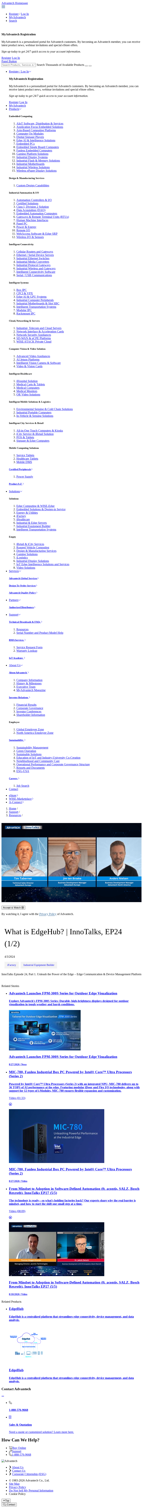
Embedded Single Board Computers (37, 147)
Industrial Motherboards (30, 163)
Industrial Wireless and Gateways (35, 268)
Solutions (14, 491)
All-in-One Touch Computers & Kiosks (39, 430)
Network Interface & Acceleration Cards (40, 331)
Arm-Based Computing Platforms (36, 130)
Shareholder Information (30, 714)
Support (13, 614)
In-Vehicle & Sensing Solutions (34, 415)
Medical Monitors (26, 391)
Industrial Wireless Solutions (33, 167)
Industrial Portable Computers (33, 412)
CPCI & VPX (24, 293)
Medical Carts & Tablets (30, 384)
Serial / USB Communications (34, 275)
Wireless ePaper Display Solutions (36, 170)
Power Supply (24, 476)
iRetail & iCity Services (30, 544)
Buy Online (19, 1447)
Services (14, 571)
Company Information (29, 680)
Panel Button (9, 61)
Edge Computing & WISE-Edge (35, 506)
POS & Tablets (25, 437)
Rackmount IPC (25, 313)
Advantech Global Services (23, 578)
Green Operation (26, 751)
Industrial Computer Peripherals (35, 300)
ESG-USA (22, 771)
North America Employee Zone (34, 732)
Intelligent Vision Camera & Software (38, 362)
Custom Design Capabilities (32, 185)
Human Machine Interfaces (32, 220)
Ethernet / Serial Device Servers (35, 255)
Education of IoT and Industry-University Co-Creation (48, 757)
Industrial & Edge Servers (31, 522)
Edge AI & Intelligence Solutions (35, 140)
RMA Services (16, 640)
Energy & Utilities (27, 512)
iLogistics (22, 557)
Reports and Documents (30, 767)
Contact (13, 789)
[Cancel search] (90, 65)
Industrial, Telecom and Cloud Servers (38, 328)
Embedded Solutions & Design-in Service (41, 509)
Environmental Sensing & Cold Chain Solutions (44, 409)
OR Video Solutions (28, 394)
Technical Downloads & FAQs (25, 621)
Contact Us (18, 1470)
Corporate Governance (29, 708)
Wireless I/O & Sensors (30, 237)
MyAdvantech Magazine (31, 690)
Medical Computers (27, 387)
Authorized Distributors (21, 607)
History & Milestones (29, 683)
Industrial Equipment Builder (33, 526)
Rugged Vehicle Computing (32, 547)
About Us (14, 665)
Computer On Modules (30, 133)
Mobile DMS (24, 462)
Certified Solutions (27, 203)
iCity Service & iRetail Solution (35, 434)
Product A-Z (15, 483)
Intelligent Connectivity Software (35, 271)
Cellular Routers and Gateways (34, 251)
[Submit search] (86, 65)
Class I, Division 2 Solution (32, 206)
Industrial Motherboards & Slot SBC (37, 303)
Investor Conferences (28, 711)
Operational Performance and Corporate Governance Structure (53, 764)
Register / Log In (19, 71)
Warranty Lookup (26, 650)
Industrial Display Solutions (32, 561)
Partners (13, 600)
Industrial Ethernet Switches (32, 258)
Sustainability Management (32, 747)
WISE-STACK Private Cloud (33, 341)
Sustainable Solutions (29, 754)
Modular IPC (24, 310)
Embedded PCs (25, 143)
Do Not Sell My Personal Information (31, 1490)
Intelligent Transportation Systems (36, 306)
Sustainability (16, 740)
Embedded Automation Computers (36, 213)
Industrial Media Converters (32, 261)
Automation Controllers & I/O (34, 200)
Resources (22, 629)
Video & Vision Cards (29, 366)
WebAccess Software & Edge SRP (37, 233)
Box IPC (21, 290)
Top (7, 1500)
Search (13, 20)
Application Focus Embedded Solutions (39, 126)
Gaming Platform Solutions (32, 153)
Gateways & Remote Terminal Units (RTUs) (42, 216)
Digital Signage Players (30, 137)
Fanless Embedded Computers (34, 150)
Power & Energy (26, 227)
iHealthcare (23, 519)
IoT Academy (16, 658)
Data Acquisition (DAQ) (30, 210)
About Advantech (18, 672)
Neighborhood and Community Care (38, 761)
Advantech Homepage (14, 3)
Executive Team (25, 686)
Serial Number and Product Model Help (39, 632)
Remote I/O (23, 230)
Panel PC (21, 223)
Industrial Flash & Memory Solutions (38, 160)
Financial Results (26, 704)
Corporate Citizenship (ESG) (29, 1474)
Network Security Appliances (33, 334)
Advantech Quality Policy (22, 592)
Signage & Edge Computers (32, 440)
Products (14, 109)
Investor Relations (19, 697)
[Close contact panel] (2, 1396)
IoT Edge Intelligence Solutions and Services (42, 564)
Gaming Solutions (27, 554)
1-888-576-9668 (21, 1454)
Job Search (22, 785)
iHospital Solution (27, 381)
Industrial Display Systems (32, 157)
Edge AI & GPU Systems (31, 296)
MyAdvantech (17, 17)
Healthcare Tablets (27, 458)
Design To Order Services (22, 585)
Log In (25, 14)
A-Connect (15, 802)
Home (12, 808)
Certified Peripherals (20, 469)
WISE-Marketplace (20, 798)
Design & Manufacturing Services (36, 550)
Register (14, 14)
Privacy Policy (47, 914)
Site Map (14, 1483)
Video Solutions (25, 567)
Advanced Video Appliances (33, 356)
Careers (13, 778)
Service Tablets (25, 455)
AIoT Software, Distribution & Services (39, 123)
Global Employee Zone (30, 729)
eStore (12, 795)
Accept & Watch (12, 907)
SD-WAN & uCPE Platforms (33, 338)
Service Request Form (29, 647)
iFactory (21, 516)
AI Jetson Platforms (27, 359)
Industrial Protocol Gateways (33, 265)
